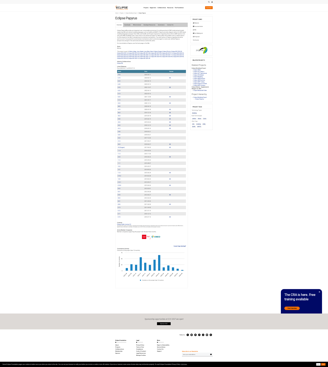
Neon (151, 51)
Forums (196, 40)
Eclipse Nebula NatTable (200, 90)
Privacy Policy (140, 345)
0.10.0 (119, 185)
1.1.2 (119, 160)
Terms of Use (140, 347)
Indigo (134, 51)
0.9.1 (119, 191)
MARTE (199, 126)
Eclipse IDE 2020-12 (144, 55)
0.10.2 (119, 176)
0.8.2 (119, 198)
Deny (318, 364)
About (117, 345)
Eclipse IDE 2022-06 (122, 56)
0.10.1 (119, 182)
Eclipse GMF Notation (199, 78)
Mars (148, 51)
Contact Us (170, 25)
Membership (118, 351)
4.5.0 (119, 115)
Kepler (141, 51)
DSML (204, 124)
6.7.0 (119, 78)
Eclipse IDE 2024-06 (178, 56)
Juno (138, 51)
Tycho (204, 118)
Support (159, 351)
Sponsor (117, 353)
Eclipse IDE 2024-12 (133, 58)
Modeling (194, 113)
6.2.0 (119, 90)
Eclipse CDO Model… (198, 75)
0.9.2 (119, 188)
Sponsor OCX (163, 323)
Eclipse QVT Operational (200, 73)
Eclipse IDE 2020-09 (133, 55)
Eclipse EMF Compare (199, 85)
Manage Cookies (141, 355)
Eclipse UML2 (197, 70)
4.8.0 (119, 106)
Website (196, 23)
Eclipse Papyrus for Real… (200, 83)
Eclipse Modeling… (198, 76)
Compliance (139, 349)
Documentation (198, 26)
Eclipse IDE (120, 63)
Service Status (161, 347)
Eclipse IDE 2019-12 (167, 53)
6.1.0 (119, 93)
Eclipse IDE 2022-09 (133, 56)
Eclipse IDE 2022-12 (144, 56)
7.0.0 (119, 74)
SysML (193, 126)
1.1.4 (119, 150)
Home (116, 13)
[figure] (151, 267)
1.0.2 (119, 166)
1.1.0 (119, 172)
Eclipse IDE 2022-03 (178, 55)
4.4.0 (119, 119)
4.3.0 (119, 122)
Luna (145, 51)
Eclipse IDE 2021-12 (167, 55)
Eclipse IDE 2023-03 (156, 56)
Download (209, 7)
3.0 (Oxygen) (121, 147)
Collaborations (161, 7)
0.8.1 (119, 201)
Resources (170, 7)
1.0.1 (119, 169)
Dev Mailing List (198, 33)
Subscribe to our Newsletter (190, 351)
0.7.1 (119, 213)
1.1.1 (119, 163)
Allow (323, 364)
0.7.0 (119, 217)
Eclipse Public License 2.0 (124, 224)
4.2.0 (119, 125)
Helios (131, 51)
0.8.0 (119, 204)
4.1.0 (119, 128)
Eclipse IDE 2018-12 (122, 53)
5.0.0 (119, 103)
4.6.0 (119, 112)
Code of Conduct (141, 351)
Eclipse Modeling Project (131, 13)
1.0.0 (119, 179)
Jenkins (194, 118)
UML (193, 124)
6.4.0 (119, 84)
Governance (161, 25)
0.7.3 (119, 207)
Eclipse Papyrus (199, 99)
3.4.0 (119, 131)
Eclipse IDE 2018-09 (176, 51)
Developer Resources (149, 25)
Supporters (153, 7)
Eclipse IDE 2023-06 (167, 56)
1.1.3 (119, 153)
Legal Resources (141, 353)
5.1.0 (119, 100)
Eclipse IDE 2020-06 (122, 55)
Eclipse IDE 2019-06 (144, 53)
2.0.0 (119, 157)
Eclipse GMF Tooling (198, 82)
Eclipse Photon (167, 51)
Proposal (196, 36)
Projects (146, 7)
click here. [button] (184, 364)
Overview (119, 25)
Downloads (127, 25)
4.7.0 (119, 109)
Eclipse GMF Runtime (199, 80)
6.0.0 (119, 96)
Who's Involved (137, 25)
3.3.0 (119, 134)
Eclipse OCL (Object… (199, 71)
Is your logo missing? (180, 246)
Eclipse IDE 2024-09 (122, 58)
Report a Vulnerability (163, 345)
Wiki (195, 30)
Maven (199, 118)
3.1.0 (119, 141)
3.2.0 (119, 138)
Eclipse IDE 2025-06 (144, 58)
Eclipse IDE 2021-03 (156, 55)
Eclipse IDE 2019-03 (133, 53)
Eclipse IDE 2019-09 (156, 53)
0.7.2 (119, 210)
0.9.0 (119, 195)
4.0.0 (119, 144)
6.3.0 (119, 87)
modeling (198, 124)
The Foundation (179, 7)
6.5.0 (119, 81)
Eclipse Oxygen (158, 51)
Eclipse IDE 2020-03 (178, 53)
